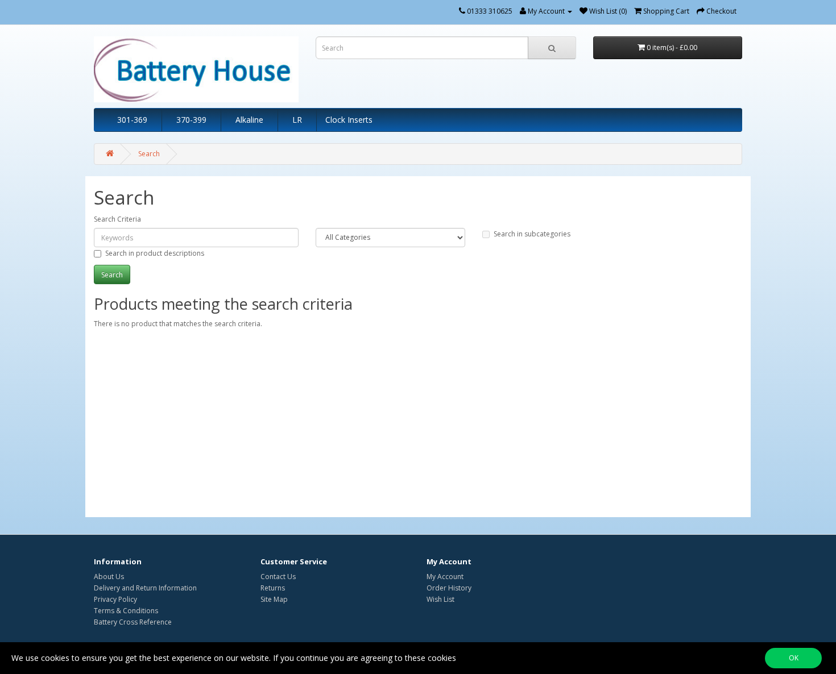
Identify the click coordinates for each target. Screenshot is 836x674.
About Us (109, 576)
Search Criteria (117, 219)
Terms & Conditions (126, 610)
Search (149, 154)
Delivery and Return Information (145, 588)
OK (793, 658)
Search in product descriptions (154, 253)
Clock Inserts (349, 119)
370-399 (191, 119)
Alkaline (249, 119)
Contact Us (278, 576)
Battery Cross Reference (133, 622)
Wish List (440, 599)
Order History (449, 588)
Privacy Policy (115, 599)
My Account (445, 576)
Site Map (274, 599)
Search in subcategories (532, 234)
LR (297, 119)
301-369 (132, 119)
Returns (272, 588)
